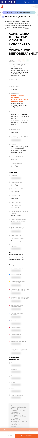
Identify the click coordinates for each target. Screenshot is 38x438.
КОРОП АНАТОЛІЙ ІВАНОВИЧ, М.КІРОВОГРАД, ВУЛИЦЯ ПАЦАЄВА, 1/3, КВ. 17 (19, 98)
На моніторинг (27, 436)
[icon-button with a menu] (36, 6)
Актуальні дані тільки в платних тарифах (19, 430)
